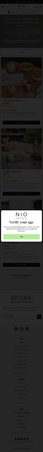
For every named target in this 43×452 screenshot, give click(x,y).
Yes (21, 237)
